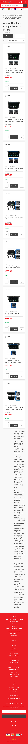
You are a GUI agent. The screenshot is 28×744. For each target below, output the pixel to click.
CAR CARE (14, 665)
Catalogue (14, 635)
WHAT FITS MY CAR (14, 655)
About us (14, 624)
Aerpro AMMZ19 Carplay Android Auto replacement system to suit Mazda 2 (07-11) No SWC (14, 266)
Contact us (14, 626)
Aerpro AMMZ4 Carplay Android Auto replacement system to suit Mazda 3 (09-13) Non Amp (14, 71)
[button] (8, 36)
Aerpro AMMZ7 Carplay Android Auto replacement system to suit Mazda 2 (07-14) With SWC (14, 218)
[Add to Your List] (22, 88)
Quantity (7, 85)
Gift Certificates (14, 633)
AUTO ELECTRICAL (14, 677)
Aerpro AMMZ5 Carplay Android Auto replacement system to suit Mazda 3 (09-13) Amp (14, 120)
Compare (19, 36)
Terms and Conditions (14, 631)
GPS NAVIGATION (14, 660)
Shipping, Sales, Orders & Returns (14, 628)
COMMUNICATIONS (14, 669)
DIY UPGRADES (14, 658)
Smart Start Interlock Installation (14, 619)
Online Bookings (14, 621)
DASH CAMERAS (14, 653)
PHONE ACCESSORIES (14, 667)
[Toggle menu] (3, 2)
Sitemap (14, 640)
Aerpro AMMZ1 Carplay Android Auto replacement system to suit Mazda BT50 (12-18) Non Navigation (14, 408)
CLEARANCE (14, 648)
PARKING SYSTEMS (14, 674)
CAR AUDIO (14, 651)
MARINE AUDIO (14, 662)
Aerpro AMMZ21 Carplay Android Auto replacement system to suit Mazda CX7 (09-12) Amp (14, 361)
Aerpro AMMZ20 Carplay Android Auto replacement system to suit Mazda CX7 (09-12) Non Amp (14, 314)
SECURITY (14, 672)
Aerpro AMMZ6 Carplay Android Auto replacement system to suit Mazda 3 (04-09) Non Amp (14, 169)
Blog (14, 638)
